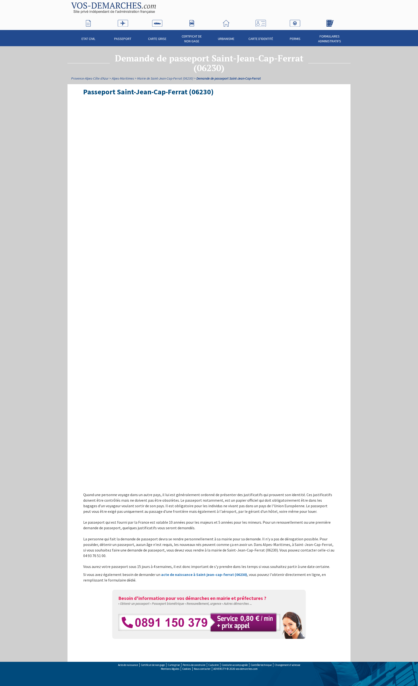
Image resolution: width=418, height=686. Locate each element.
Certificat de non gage (192, 38)
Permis (295, 39)
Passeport (122, 39)
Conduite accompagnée (235, 665)
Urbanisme (226, 39)
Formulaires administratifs (329, 38)
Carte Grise (157, 39)
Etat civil (88, 39)
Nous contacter (202, 669)
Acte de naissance (128, 665)
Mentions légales (170, 669)
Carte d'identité (260, 39)
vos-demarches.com (247, 669)
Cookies (186, 669)
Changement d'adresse (287, 665)
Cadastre (213, 665)
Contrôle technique (261, 665)
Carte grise (174, 665)
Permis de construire (194, 665)
